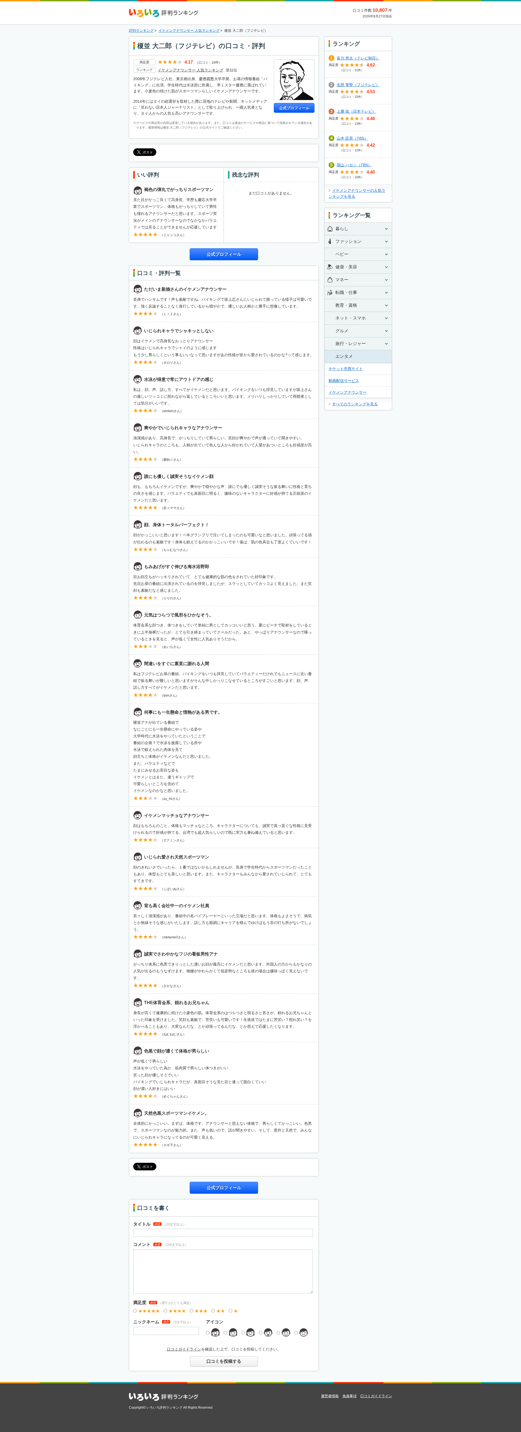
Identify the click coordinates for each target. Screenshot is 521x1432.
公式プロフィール (294, 108)
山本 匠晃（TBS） (352, 138)
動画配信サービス (344, 380)
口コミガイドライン (184, 1349)
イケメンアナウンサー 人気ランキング (189, 31)
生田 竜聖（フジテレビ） (358, 85)
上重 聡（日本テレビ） (356, 111)
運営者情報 (330, 1396)
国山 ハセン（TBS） (354, 165)
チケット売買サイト (346, 368)
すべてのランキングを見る (355, 404)
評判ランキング (141, 31)
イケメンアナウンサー (348, 392)
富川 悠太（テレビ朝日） (358, 58)
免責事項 (349, 1396)
